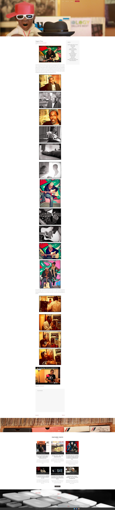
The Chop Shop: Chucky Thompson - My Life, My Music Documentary (72, 477)
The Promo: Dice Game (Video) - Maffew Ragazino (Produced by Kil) (57, 477)
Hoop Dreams (72, 45)
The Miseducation (73, 55)
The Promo (73, 57)
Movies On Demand (73, 48)
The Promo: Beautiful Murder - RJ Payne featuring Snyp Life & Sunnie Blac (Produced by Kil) (72, 457)
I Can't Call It (73, 46)
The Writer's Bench (73, 58)
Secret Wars (73, 52)
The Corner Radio (73, 54)
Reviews (71, 1)
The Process (73, 56)
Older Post (63, 415)
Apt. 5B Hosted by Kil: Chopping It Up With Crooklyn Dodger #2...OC (42, 477)
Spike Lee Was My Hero (73, 53)
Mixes (63, 1)
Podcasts (58, 1)
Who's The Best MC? (72, 60)
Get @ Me (77, 1)
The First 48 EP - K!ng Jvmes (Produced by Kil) (57, 456)
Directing (67, 1)
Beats (54, 1)
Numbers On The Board (73, 49)
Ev (52, 64)
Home (51, 1)
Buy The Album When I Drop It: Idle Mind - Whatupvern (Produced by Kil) (43, 457)
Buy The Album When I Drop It (73, 44)
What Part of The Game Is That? (73, 59)
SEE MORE (57, 486)
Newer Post (37, 415)
